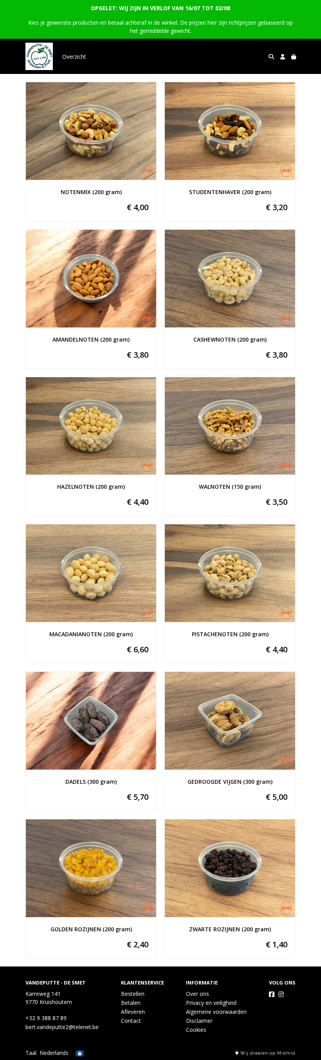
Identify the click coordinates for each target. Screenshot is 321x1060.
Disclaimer (199, 1020)
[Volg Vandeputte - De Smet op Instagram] (281, 994)
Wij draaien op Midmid (267, 1053)
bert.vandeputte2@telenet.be (62, 1027)
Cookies (196, 1029)
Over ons (197, 993)
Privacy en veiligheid (211, 1002)
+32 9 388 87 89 (46, 1018)
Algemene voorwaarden (216, 1011)
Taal (30, 1052)
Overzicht (74, 56)
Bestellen (132, 993)
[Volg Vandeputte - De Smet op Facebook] (271, 994)
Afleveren (133, 1011)
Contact (131, 1020)
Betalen (131, 1002)
